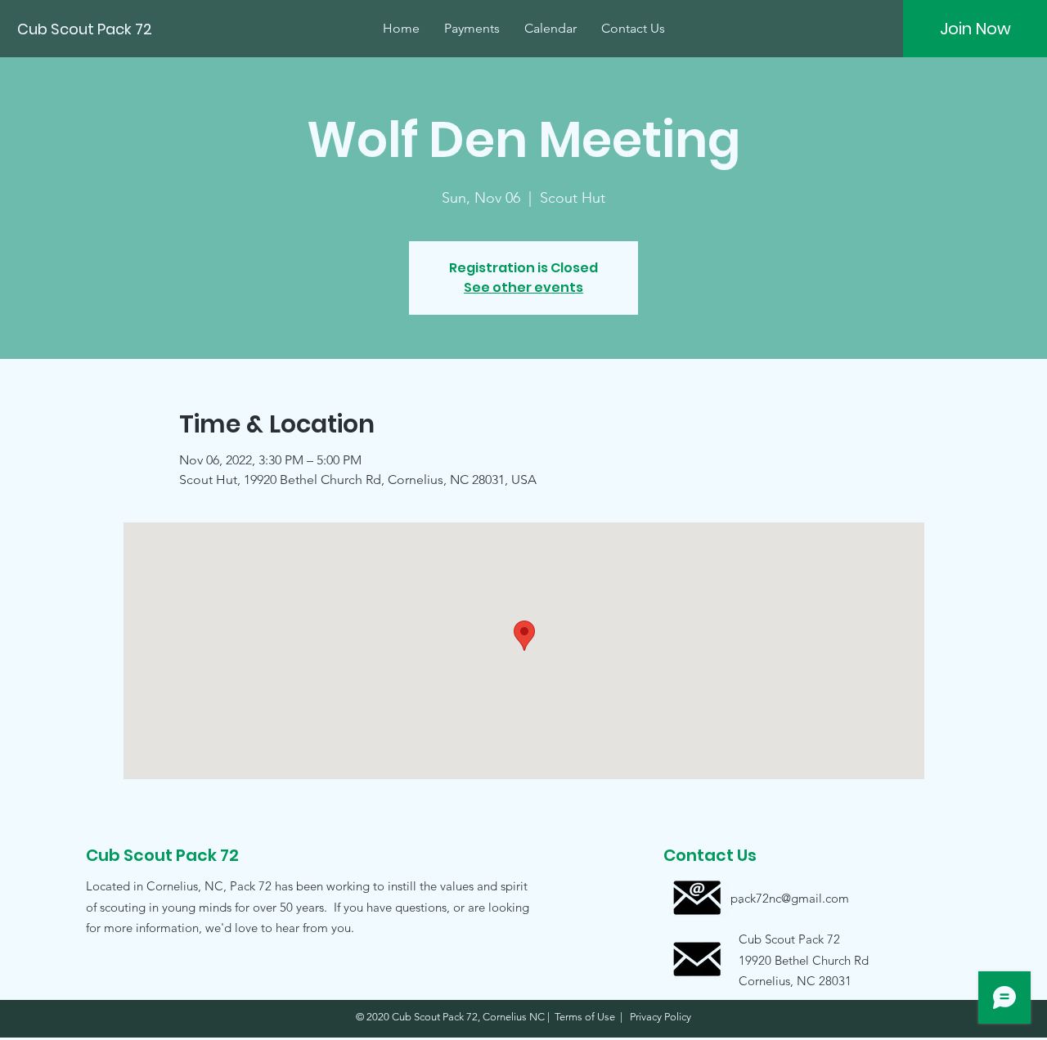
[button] (789, 959)
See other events (523, 287)
